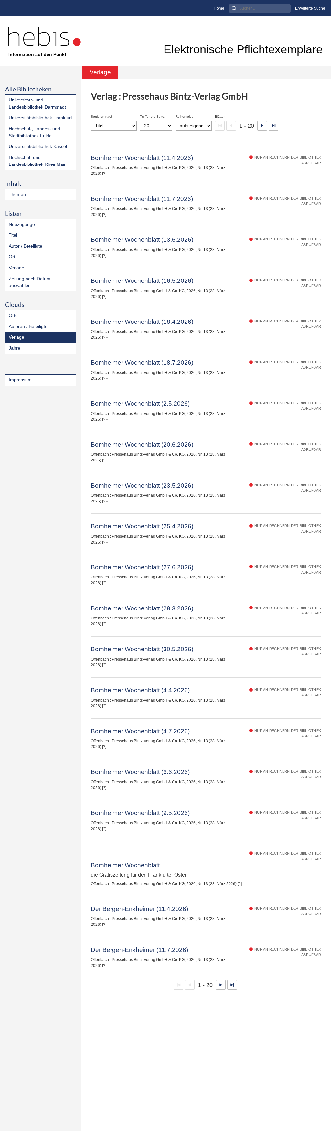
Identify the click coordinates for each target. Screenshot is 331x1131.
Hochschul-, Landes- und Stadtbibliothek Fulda (34, 132)
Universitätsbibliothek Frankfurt (40, 117)
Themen (17, 194)
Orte (13, 315)
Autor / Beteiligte (25, 245)
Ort (12, 256)
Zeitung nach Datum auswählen (29, 282)
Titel (13, 235)
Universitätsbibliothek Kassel (38, 146)
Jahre (14, 348)
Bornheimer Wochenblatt (125, 865)
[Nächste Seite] (262, 126)
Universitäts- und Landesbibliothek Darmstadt (37, 103)
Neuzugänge (22, 224)
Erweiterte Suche (310, 8)
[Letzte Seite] (273, 126)
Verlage (16, 267)
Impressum (20, 379)
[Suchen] (234, 8)
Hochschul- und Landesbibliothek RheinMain (38, 161)
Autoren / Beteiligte (28, 326)
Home (219, 8)
